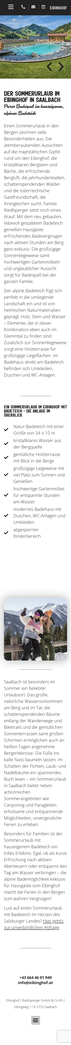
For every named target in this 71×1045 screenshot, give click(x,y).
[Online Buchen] (44, 7)
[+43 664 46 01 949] (24, 7)
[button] (49, 67)
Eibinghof (58, 8)
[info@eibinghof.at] (34, 7)
